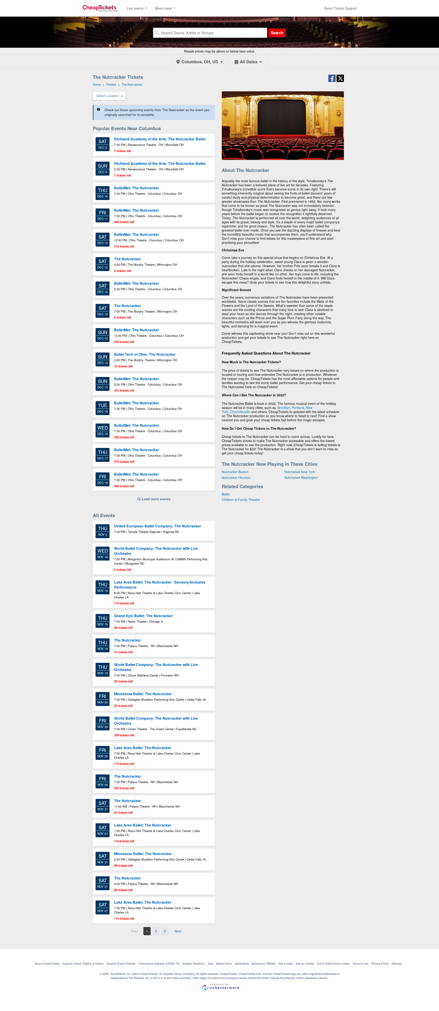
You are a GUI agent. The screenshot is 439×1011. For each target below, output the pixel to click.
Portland (298, 407)
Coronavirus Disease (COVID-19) (158, 963)
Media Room (224, 963)
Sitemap (396, 963)
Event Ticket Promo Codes (333, 963)
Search (277, 32)
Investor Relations (193, 963)
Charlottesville (240, 411)
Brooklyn (284, 407)
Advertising (242, 963)
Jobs (210, 963)
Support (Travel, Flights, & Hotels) (83, 963)
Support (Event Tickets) (121, 963)
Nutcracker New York (299, 471)
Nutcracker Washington (301, 477)
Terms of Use (360, 963)
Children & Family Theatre (241, 499)
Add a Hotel (285, 963)
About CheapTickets (47, 963)
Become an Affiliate (264, 963)
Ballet (226, 494)
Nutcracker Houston (236, 477)
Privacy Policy (380, 963)
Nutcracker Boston (235, 471)
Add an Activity (305, 963)
